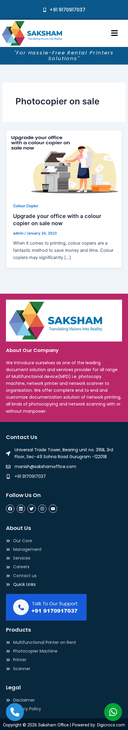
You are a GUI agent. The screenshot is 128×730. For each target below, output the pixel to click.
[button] (114, 33)
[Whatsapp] (113, 712)
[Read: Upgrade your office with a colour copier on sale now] (64, 162)
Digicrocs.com (111, 725)
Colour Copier (25, 206)
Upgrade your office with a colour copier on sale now (57, 219)
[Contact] (14, 712)
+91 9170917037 (67, 9)
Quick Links (24, 584)
